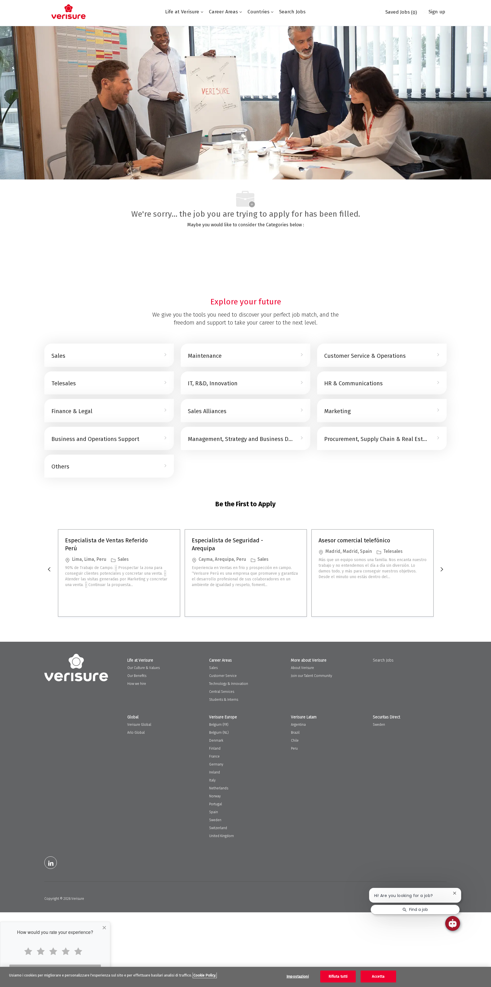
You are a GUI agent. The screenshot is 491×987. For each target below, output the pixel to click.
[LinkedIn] (50, 862)
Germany (216, 764)
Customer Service (223, 676)
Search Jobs (292, 11)
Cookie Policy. (205, 975)
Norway (215, 796)
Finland (214, 748)
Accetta (378, 976)
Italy (212, 780)
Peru (294, 748)
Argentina (298, 725)
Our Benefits (136, 676)
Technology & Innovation (228, 684)
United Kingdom (221, 836)
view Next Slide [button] (442, 569)
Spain (213, 812)
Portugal (215, 804)
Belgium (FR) (218, 725)
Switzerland (218, 828)
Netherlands (218, 788)
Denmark (216, 741)
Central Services (221, 692)
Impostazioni (297, 976)
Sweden (215, 820)
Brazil (295, 733)
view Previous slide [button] (49, 569)
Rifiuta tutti (338, 976)
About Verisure (302, 668)
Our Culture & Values (143, 668)
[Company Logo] (68, 11)
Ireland (214, 772)
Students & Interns (223, 700)
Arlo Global (136, 733)
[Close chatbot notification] (454, 893)
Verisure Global (139, 725)
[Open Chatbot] (452, 923)
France (214, 756)
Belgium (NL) (219, 733)
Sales (213, 668)
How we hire (136, 684)
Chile (295, 741)
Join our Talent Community (311, 676)
